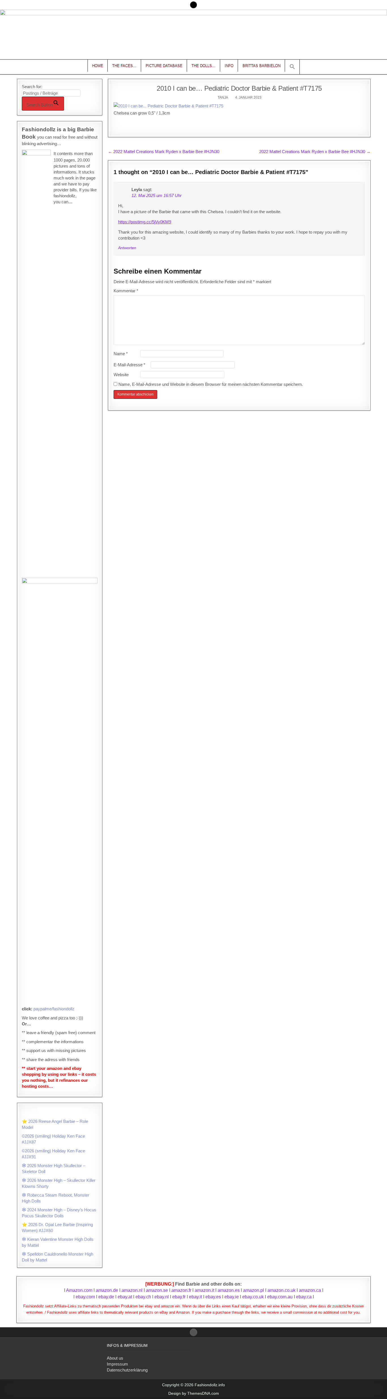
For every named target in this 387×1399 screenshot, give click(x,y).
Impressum (117, 1364)
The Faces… (124, 66)
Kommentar (126, 290)
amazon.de (107, 1290)
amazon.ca (310, 1290)
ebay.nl (162, 1296)
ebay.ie (232, 1296)
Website (121, 374)
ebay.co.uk (253, 1296)
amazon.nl (132, 1290)
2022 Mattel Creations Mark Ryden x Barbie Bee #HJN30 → (315, 151)
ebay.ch (143, 1296)
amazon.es (229, 1290)
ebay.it (195, 1296)
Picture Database (164, 66)
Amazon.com (79, 1290)
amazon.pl (253, 1290)
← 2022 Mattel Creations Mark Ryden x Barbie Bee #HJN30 (163, 151)
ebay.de (106, 1296)
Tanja (223, 98)
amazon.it (204, 1290)
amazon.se (157, 1290)
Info (229, 66)
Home (97, 66)
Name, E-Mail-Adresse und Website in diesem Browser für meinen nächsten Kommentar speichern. (210, 384)
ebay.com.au (280, 1296)
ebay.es (213, 1296)
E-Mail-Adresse (129, 364)
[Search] (193, 4)
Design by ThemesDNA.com (193, 1393)
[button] (292, 67)
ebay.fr (179, 1296)
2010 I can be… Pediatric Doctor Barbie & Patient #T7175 (239, 88)
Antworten (127, 247)
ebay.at (125, 1296)
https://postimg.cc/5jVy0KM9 (144, 221)
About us (115, 1358)
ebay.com (85, 1296)
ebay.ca (304, 1296)
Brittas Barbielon (261, 66)
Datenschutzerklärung (127, 1370)
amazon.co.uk (281, 1290)
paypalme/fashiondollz (54, 1008)
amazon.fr (181, 1290)
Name (121, 353)
